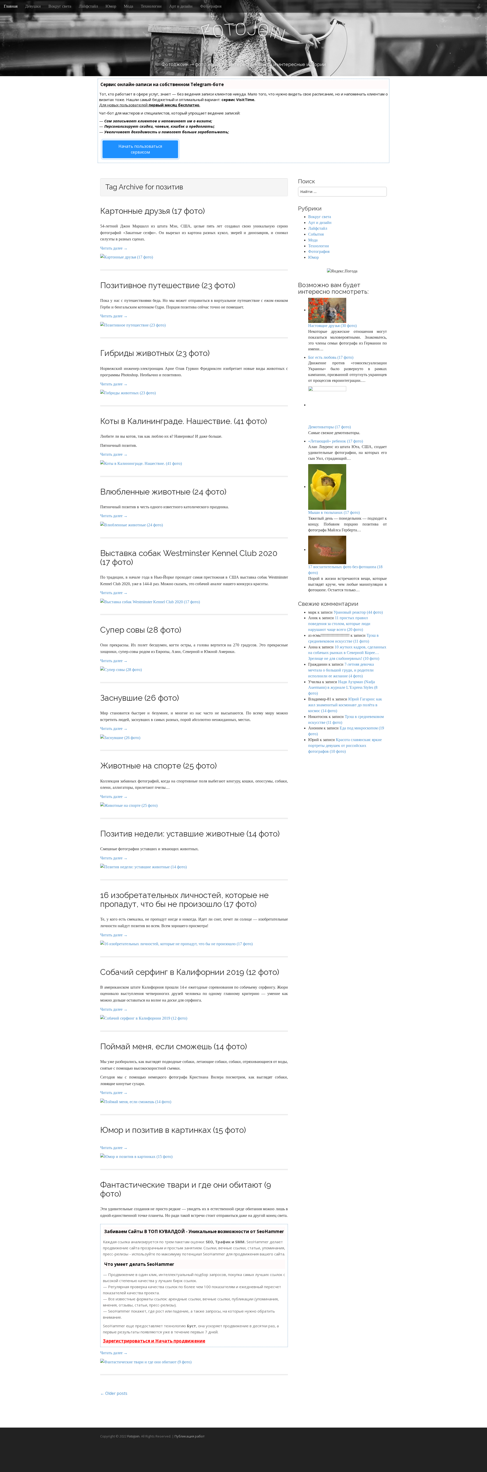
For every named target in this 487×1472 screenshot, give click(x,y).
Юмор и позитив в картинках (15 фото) (173, 1130)
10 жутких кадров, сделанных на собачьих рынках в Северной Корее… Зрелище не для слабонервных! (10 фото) (347, 653)
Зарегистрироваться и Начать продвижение (154, 1341)
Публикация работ (190, 1436)
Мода (128, 6)
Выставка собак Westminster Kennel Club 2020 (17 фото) (188, 557)
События (316, 234)
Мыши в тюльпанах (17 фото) (334, 512)
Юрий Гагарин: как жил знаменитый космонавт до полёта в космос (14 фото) (345, 705)
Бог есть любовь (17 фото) (330, 357)
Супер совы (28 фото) (140, 629)
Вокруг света (59, 6)
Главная (11, 6)
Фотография (210, 6)
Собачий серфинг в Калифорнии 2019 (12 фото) (189, 972)
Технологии (151, 6)
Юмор (111, 6)
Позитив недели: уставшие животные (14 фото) (190, 833)
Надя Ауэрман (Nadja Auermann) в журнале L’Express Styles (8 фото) (342, 688)
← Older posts (113, 1393)
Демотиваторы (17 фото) (329, 427)
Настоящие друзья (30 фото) (332, 325)
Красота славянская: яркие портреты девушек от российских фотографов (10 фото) (345, 746)
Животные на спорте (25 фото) (158, 765)
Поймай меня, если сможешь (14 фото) (173, 1046)
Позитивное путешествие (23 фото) (167, 285)
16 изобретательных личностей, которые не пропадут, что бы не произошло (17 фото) (184, 899)
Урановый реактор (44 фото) (358, 612)
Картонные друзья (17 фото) (152, 211)
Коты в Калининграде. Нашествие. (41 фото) (183, 421)
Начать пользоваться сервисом (140, 149)
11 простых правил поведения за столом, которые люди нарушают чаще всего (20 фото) (339, 624)
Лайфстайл (88, 6)
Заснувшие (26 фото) (139, 697)
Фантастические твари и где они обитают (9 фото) (185, 1189)
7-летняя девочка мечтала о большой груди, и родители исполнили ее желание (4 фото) (341, 670)
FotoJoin (133, 1436)
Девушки (33, 6)
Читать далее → (114, 248)
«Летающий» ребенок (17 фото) (335, 441)
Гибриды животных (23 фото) (155, 353)
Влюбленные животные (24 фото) (163, 491)
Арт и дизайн (181, 6)
